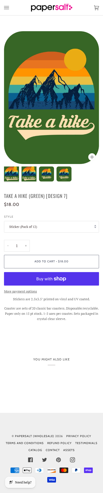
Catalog (35, 450)
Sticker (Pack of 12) (23, 226)
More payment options (20, 291)
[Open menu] (11, 7)
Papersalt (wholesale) (34, 436)
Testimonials (86, 443)
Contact (53, 450)
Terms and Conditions (25, 443)
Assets (69, 450)
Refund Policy (59, 443)
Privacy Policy (78, 436)
